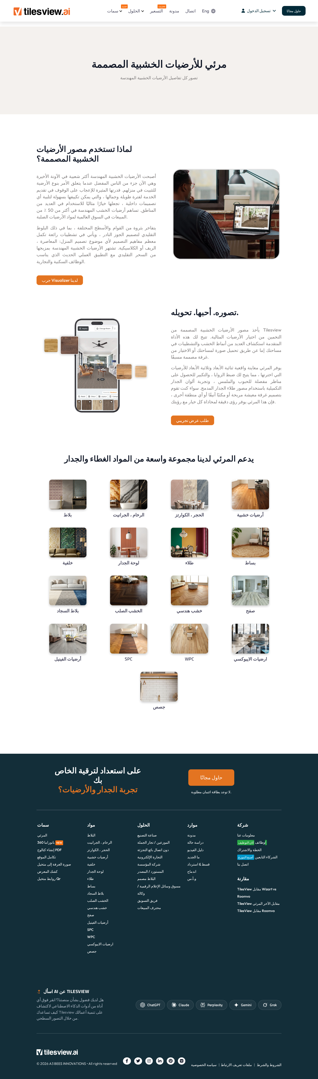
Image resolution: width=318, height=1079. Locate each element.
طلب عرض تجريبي (192, 420)
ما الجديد (193, 857)
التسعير (156, 9)
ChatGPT (153, 1004)
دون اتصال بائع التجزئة (153, 850)
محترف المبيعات (149, 908)
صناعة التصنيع (147, 835)
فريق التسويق (147, 900)
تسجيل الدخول (258, 10)
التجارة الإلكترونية (149, 857)
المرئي (42, 835)
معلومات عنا (246, 835)
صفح (90, 915)
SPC (90, 929)
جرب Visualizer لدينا (60, 280)
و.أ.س (191, 878)
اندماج (191, 871)
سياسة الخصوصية (204, 1065)
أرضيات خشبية (97, 857)
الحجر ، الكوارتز (98, 850)
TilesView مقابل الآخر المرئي (258, 903)
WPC (91, 937)
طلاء (90, 878)
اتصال (190, 10)
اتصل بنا (243, 864)
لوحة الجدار (95, 871)
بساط (91, 886)
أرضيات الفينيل (97, 922)
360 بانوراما (49, 842)
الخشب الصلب (97, 900)
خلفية (91, 864)
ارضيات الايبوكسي (100, 944)
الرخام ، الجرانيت (99, 842)
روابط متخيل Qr (49, 878)
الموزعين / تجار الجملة (153, 842)
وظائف (252, 842)
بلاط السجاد (95, 893)
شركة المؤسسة (148, 864)
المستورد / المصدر (150, 871)
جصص (92, 951)
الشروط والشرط (269, 1065)
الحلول (134, 10)
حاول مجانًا (294, 11)
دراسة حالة (195, 842)
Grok (273, 1004)
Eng (205, 10)
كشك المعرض (47, 871)
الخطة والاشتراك (249, 850)
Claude (184, 1004)
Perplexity (215, 1004)
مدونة (174, 10)
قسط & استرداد (198, 864)
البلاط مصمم (146, 878)
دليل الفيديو (195, 850)
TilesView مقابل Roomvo (256, 911)
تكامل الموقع (46, 857)
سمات (114, 9)
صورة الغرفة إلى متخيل (54, 864)
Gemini (246, 1004)
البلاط (91, 835)
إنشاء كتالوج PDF (49, 850)
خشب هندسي (97, 908)
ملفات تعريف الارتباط (236, 1065)
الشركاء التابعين (258, 857)
